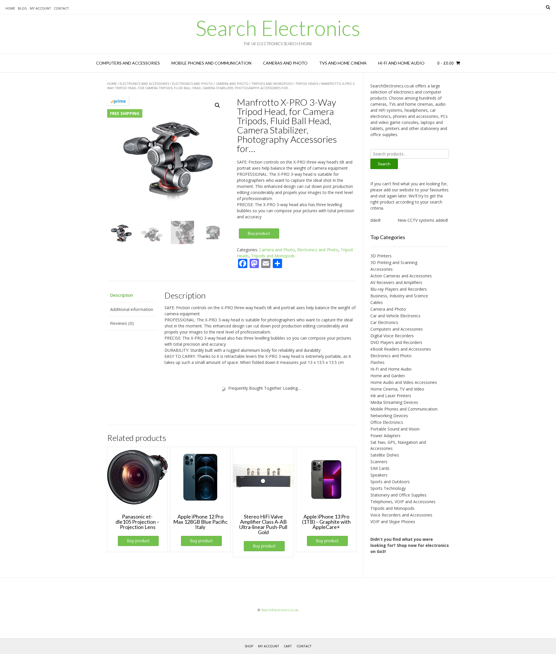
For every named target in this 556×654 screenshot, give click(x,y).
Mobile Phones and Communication (211, 63)
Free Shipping (124, 113)
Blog (22, 8)
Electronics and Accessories (144, 83)
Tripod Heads (306, 83)
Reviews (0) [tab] (122, 323)
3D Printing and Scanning (393, 262)
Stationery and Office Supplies (398, 495)
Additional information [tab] (131, 309)
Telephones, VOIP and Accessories (403, 501)
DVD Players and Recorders (396, 342)
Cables (376, 302)
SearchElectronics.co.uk (279, 610)
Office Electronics (386, 422)
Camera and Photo (232, 83)
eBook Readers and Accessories (400, 349)
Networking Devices (389, 415)
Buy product (259, 233)
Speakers (378, 475)
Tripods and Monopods (271, 83)
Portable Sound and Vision (395, 429)
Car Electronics (384, 322)
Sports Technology (388, 488)
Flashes (377, 362)
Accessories (381, 269)
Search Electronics (278, 27)
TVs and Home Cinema (343, 63)
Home (10, 8)
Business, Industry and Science (399, 295)
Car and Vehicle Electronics (395, 315)
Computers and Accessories (128, 63)
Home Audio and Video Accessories (403, 382)
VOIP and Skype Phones (392, 521)
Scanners (378, 461)
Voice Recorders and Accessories (401, 515)
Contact (61, 8)
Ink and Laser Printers (390, 395)
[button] (217, 105)
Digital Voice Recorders (392, 335)
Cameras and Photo (285, 63)
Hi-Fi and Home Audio (401, 63)
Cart (288, 646)
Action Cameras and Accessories (401, 276)
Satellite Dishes (384, 455)
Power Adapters (385, 435)
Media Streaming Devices (394, 402)
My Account (40, 8)
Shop (249, 646)
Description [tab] (121, 295)
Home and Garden (387, 375)
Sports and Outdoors (390, 481)
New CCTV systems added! (415, 220)
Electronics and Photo (192, 83)
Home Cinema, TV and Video (397, 389)
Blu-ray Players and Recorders (398, 289)
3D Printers (381, 256)
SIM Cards (379, 468)
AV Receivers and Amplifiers (396, 282)
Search (384, 163)
